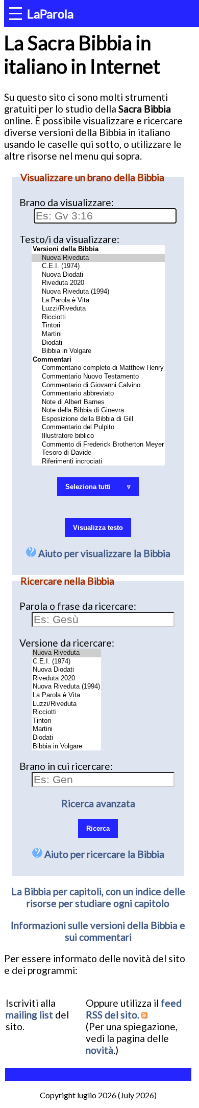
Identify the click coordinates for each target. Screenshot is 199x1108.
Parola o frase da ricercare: (77, 606)
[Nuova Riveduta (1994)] (98, 291)
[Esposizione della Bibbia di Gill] (98, 419)
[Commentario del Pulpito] (98, 427)
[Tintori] (98, 325)
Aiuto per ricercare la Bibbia (103, 854)
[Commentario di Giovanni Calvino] (98, 385)
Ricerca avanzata (98, 803)
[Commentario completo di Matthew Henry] (98, 368)
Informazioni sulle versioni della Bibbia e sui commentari (98, 931)
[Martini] (98, 334)
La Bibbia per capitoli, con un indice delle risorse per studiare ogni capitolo (98, 897)
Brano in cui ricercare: (66, 766)
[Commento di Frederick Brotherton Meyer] (98, 444)
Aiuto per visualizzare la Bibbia (103, 553)
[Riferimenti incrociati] (98, 461)
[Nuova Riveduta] (98, 258)
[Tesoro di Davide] (98, 453)
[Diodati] (98, 343)
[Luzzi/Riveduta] (98, 308)
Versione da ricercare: (66, 643)
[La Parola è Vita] (98, 300)
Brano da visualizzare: (66, 202)
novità (99, 1050)
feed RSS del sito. (134, 1009)
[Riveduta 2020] (98, 283)
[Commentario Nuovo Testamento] (98, 376)
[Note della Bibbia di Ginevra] (98, 410)
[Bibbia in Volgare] (98, 351)
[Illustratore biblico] (98, 436)
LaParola (50, 13)
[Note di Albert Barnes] (98, 402)
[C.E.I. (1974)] (98, 266)
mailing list (29, 1015)
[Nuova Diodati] (98, 275)
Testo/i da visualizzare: (69, 239)
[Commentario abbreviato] (98, 393)
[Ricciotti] (98, 317)
